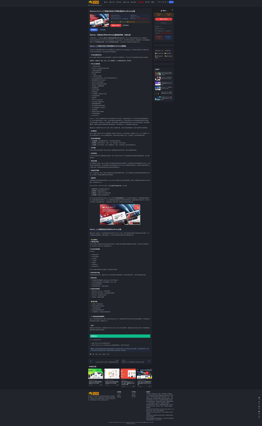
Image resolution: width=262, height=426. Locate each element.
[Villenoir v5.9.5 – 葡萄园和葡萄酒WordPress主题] (158, 93)
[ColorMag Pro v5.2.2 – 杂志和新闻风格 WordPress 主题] (158, 83)
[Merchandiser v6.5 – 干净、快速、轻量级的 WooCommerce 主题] (128, 374)
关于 (154, 2)
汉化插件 (134, 2)
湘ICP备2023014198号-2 (131, 423)
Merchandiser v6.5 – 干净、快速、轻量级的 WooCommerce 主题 (128, 383)
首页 (107, 2)
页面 (108, 354)
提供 (100, 354)
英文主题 (97, 5)
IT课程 (148, 2)
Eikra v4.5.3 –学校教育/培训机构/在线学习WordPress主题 (144, 383)
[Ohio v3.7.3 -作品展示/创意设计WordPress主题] (158, 78)
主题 (93, 354)
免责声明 (140, 422)
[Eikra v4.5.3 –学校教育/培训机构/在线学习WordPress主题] (144, 374)
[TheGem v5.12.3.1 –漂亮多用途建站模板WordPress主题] (158, 98)
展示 (96, 354)
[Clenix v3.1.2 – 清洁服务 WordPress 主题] (158, 88)
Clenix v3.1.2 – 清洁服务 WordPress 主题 (166, 87)
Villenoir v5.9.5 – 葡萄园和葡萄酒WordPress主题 (166, 92)
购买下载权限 (116, 25)
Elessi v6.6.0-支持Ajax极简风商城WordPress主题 (111, 382)
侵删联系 (144, 422)
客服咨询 (134, 395)
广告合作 (136, 422)
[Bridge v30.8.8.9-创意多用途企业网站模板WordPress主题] (158, 74)
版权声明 (132, 422)
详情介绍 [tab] (94, 29)
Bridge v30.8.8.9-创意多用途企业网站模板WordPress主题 (166, 73)
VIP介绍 (133, 393)
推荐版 (91, 380)
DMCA (148, 422)
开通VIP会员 (160, 37)
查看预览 (127, 25)
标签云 (118, 395)
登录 (172, 2)
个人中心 (119, 393)
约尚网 (117, 422)
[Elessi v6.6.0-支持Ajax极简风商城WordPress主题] (111, 374)
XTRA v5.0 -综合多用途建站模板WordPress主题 (95, 382)
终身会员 (169, 13)
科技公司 (104, 354)
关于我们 (151, 422)
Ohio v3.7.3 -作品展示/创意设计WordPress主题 (166, 78)
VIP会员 (159, 13)
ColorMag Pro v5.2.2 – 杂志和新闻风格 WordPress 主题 (166, 83)
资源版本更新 (169, 37)
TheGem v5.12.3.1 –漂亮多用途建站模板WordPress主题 (166, 98)
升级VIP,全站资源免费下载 (142, 18)
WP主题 (113, 2)
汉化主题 (127, 2)
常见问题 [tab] (103, 29)
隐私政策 (128, 422)
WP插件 (120, 2)
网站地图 (119, 396)
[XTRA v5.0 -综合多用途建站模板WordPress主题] (95, 374)
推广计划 (134, 396)
